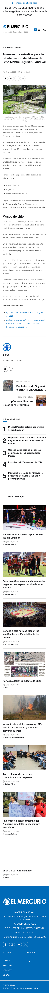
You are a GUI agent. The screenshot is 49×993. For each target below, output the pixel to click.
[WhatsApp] (22, 78)
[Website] (11, 369)
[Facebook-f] (5, 944)
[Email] (11, 78)
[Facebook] (5, 78)
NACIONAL (7, 965)
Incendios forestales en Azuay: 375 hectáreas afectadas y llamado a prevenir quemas (25, 476)
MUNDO (6, 975)
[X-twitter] (25, 944)
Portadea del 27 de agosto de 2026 (25, 462)
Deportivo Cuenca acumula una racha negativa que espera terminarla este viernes (24, 11)
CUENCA (6, 960)
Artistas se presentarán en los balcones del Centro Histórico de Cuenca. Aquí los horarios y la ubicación (25, 323)
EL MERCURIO (9, 985)
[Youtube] (19, 944)
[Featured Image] (24, 517)
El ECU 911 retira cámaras (17, 870)
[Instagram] (12, 944)
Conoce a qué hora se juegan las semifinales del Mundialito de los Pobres (24, 453)
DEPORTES (7, 970)
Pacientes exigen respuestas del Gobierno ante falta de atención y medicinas (21, 824)
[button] (35, 29)
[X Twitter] (17, 78)
